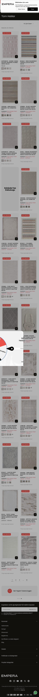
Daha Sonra (21, 9)
